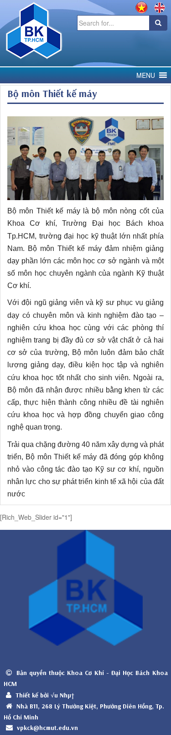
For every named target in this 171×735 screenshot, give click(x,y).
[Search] (158, 23)
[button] (145, 75)
